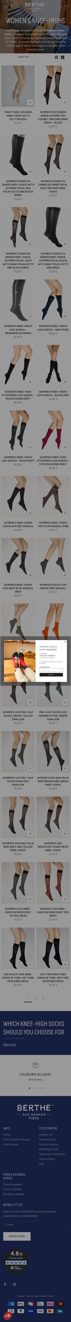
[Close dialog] (65, 642)
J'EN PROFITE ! (51, 674)
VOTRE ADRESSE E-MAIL (45, 667)
